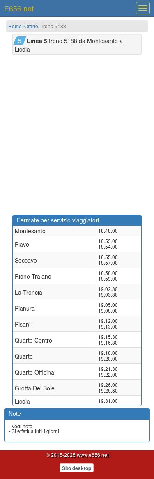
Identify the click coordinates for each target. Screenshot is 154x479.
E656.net (19, 8)
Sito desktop (76, 468)
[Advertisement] (77, 134)
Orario (31, 26)
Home (15, 26)
